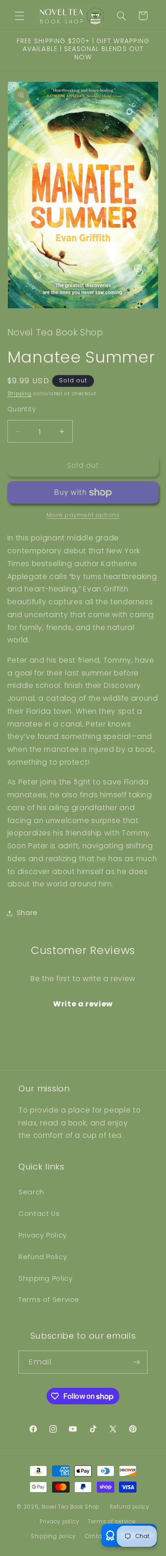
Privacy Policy (42, 1235)
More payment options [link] (83, 515)
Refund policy (129, 1507)
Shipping (19, 393)
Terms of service (112, 1521)
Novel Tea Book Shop (70, 1507)
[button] (19, 15)
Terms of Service (48, 1299)
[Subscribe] (136, 1362)
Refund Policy (42, 1256)
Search (31, 1192)
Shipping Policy (45, 1278)
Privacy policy (59, 1521)
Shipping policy (53, 1536)
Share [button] (27, 912)
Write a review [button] (83, 1004)
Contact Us (38, 1213)
